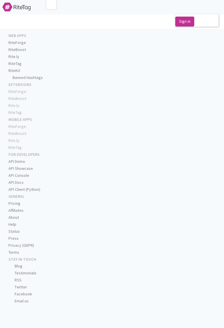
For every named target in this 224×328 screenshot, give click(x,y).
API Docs (16, 182)
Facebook (23, 294)
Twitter (20, 287)
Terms (13, 252)
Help (12, 224)
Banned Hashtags (27, 77)
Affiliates (16, 210)
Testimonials (25, 273)
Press (13, 238)
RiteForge (17, 42)
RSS (18, 280)
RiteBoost (17, 49)
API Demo (16, 161)
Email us (21, 301)
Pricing (14, 203)
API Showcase (20, 168)
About (13, 217)
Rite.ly (13, 56)
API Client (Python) (24, 189)
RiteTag (15, 63)
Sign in (184, 21)
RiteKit (14, 70)
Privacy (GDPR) (21, 245)
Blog (18, 266)
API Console (18, 175)
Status (14, 231)
